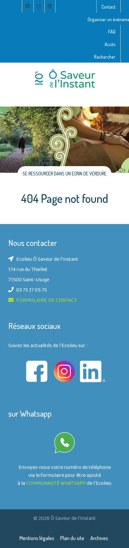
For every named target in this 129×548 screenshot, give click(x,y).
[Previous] (13, 157)
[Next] (115, 157)
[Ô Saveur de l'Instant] (64, 79)
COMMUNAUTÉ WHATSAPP (56, 484)
